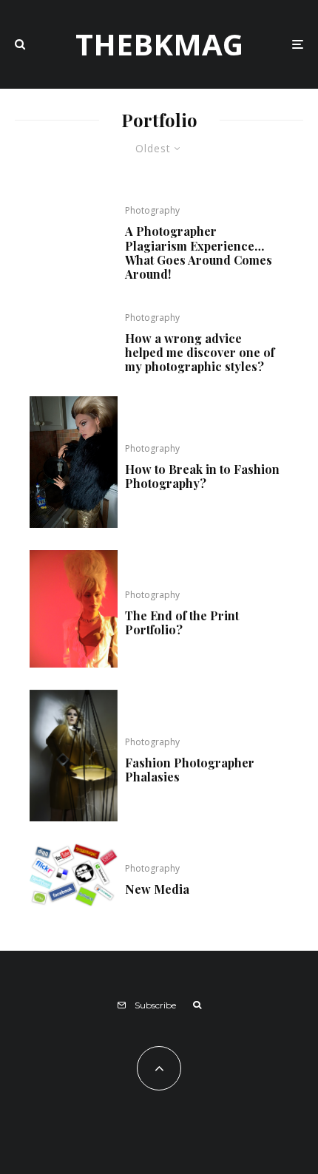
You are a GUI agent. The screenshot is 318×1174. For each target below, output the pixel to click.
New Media (157, 889)
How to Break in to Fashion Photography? (202, 476)
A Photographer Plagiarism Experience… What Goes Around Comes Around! (198, 252)
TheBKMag (159, 44)
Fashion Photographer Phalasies (189, 770)
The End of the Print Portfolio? (182, 622)
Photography (152, 210)
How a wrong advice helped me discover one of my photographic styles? (199, 352)
